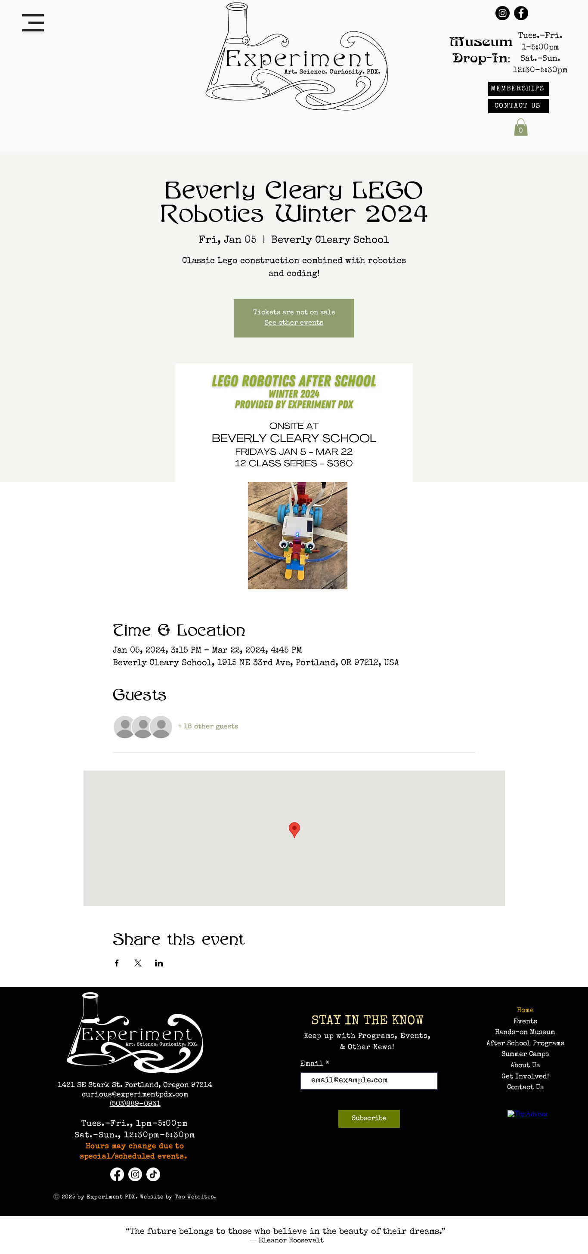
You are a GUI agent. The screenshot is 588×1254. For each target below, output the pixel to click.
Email (312, 1064)
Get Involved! (525, 1077)
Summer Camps (525, 1054)
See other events (294, 323)
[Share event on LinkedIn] (159, 963)
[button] (33, 22)
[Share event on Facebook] (117, 963)
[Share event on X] (138, 963)
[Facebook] (521, 13)
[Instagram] (502, 13)
